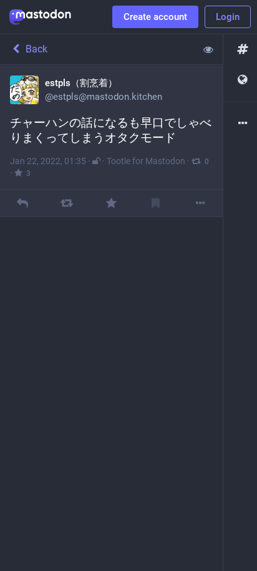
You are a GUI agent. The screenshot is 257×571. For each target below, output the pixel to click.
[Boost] (67, 203)
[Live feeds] (240, 80)
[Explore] (240, 49)
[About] (240, 124)
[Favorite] (111, 203)
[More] (200, 203)
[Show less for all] (208, 49)
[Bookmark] (155, 203)
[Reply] (22, 203)
